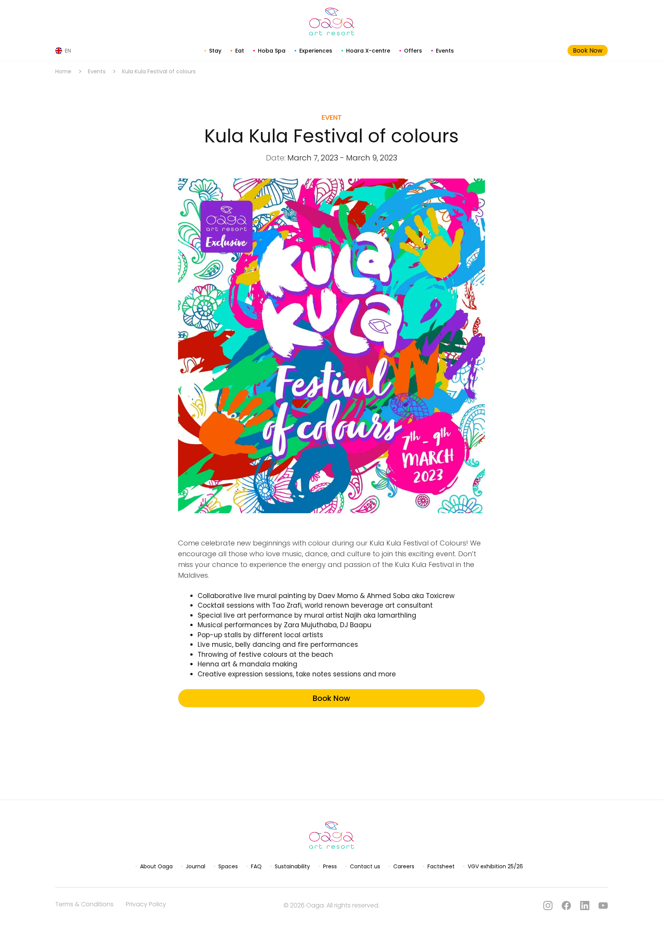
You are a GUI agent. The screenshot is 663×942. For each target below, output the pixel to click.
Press (330, 866)
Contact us (365, 866)
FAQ (256, 866)
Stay (215, 51)
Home (63, 71)
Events (445, 51)
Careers (403, 866)
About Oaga (156, 866)
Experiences (315, 51)
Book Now (587, 50)
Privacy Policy (146, 904)
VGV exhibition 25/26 (495, 866)
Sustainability (292, 866)
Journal (195, 866)
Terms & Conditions (84, 904)
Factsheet (441, 866)
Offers (413, 51)
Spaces (228, 866)
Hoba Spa (271, 51)
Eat (239, 51)
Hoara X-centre (368, 51)
